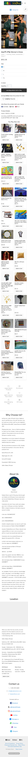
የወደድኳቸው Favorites (19, 395)
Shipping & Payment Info (11, 745)
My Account (19, 388)
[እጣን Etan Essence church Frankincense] (7, 365)
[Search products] (25, 9)
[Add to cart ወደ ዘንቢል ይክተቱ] (5, 140)
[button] (9, 98)
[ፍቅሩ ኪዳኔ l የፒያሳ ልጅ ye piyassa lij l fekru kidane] (21, 214)
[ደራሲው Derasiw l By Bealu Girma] (7, 191)
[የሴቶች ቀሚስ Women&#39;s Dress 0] (14, 32)
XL (4, 78)
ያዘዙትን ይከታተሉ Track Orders (8, 395)
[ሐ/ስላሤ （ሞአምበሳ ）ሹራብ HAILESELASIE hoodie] (7, 148)
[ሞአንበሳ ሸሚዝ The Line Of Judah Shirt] (21, 365)
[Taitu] (7, 214)
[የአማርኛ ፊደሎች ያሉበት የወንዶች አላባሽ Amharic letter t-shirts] (21, 234)
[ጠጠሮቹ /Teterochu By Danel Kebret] (21, 344)
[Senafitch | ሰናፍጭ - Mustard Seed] (21, 276)
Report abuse (19, 749)
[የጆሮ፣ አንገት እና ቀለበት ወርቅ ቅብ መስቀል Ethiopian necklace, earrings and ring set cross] (7, 299)
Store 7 (3, 56)
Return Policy (21, 745)
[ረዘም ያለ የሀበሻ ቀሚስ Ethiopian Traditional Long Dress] (21, 170)
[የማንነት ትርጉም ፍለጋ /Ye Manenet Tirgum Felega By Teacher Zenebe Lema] (21, 191)
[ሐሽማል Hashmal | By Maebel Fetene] (21, 128)
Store (2, 54)
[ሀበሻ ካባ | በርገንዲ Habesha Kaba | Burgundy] (7, 255)
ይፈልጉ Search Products (8, 388)
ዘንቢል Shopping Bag (8, 402)
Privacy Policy (19, 743)
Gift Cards (19, 402)
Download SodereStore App (15, 746)
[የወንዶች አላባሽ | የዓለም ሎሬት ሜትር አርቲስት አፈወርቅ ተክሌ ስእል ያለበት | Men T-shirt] (7, 276)
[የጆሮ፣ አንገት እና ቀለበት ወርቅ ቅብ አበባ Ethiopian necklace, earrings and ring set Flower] (21, 148)
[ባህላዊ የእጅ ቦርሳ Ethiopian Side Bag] (21, 323)
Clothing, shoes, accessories (14, 54)
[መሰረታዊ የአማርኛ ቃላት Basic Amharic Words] (7, 170)
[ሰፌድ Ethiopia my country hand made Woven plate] (7, 323)
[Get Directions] (6, 676)
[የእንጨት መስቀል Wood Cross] (21, 299)
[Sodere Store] (12, 3)
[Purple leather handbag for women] (7, 128)
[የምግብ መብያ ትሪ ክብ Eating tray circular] (7, 234)
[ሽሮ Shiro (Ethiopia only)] (21, 255)
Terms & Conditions (10, 743)
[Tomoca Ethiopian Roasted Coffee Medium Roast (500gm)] (7, 344)
